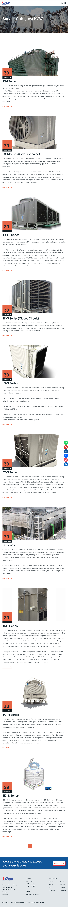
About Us (51, 886)
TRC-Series (10, 626)
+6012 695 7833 (30, 886)
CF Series (8, 545)
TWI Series (9, 81)
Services (62, 882)
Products (52, 890)
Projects (62, 885)
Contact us (58, 863)
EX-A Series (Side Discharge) (21, 154)
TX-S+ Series (10, 235)
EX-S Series (10, 472)
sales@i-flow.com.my (32, 894)
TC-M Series (10, 715)
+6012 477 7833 (30, 884)
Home (51, 882)
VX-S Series (10, 383)
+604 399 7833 (30, 881)
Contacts (63, 891)
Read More (5, 106)
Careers (62, 888)
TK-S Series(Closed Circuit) (20, 318)
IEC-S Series (10, 796)
